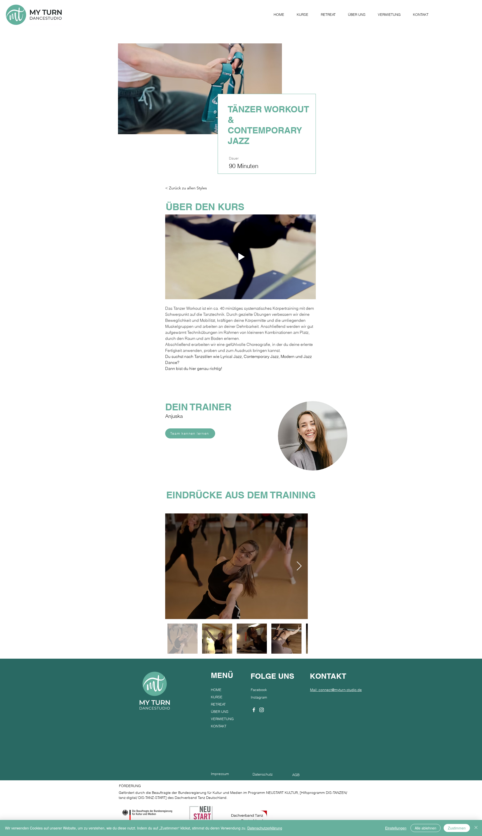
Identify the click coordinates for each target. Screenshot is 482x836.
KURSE (216, 697)
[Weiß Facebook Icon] (254, 710)
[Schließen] (476, 828)
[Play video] (240, 256)
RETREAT (218, 704)
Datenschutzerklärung (264, 827)
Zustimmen (457, 827)
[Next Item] (299, 566)
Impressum (220, 774)
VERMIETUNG (222, 719)
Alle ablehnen (425, 827)
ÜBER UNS (219, 711)
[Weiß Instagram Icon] (262, 710)
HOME (216, 690)
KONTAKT (218, 726)
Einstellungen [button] (395, 827)
